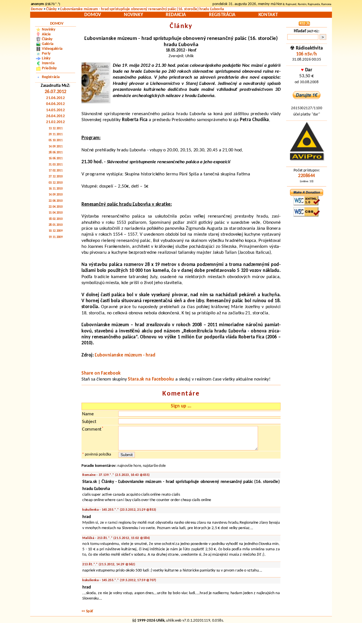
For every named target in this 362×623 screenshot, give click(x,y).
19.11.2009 (56, 237)
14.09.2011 (56, 147)
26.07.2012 (55, 91)
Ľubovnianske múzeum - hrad (125, 355)
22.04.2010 (56, 207)
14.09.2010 (56, 195)
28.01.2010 (56, 225)
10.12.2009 (56, 231)
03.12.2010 (56, 183)
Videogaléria (52, 49)
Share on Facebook (101, 373)
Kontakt (268, 14)
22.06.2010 (56, 201)
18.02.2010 (56, 219)
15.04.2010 (56, 213)
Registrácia (222, 14)
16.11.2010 (56, 189)
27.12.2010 (56, 177)
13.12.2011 (56, 128)
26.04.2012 (55, 116)
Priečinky (49, 68)
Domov (37, 9)
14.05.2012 (55, 110)
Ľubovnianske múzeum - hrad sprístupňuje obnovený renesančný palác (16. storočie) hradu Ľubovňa (142, 9)
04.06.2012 (55, 104)
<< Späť (87, 611)
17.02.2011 (56, 171)
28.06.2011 (56, 152)
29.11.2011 (56, 134)
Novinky (133, 14)
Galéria (47, 44)
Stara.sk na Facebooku (151, 379)
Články (51, 9)
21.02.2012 (55, 122)
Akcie (46, 34)
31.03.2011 (56, 165)
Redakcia (176, 14)
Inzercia (48, 63)
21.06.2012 (55, 98)
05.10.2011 (56, 140)
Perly (46, 54)
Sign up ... (181, 406)
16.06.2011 (56, 158)
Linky (46, 59)
